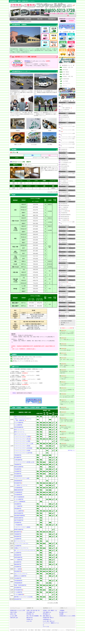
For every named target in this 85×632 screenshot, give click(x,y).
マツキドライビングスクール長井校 (22, 445)
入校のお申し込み (14, 617)
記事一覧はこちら (71, 450)
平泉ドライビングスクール (20, 416)
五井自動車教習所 (18, 494)
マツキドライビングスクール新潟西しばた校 (24, 462)
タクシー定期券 (63, 354)
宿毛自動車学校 (17, 587)
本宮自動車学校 (17, 473)
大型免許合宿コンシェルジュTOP (17, 610)
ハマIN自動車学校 (18, 524)
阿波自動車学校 (17, 571)
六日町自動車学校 (18, 459)
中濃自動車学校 (17, 534)
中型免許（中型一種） (68, 76)
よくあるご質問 (13, 615)
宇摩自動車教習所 (18, 582)
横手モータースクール (19, 431)
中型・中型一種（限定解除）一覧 (33, 615)
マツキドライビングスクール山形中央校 (23, 452)
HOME (15, 18)
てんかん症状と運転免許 (65, 350)
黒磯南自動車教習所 (18, 490)
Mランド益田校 (18, 569)
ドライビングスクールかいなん (21, 543)
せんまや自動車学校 (18, 422)
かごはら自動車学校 (18, 499)
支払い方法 (39, 18)
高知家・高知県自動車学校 (20, 585)
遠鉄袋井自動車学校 (18, 517)
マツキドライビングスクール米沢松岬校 (23, 448)
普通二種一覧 (29, 617)
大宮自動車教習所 (18, 492)
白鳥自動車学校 (17, 578)
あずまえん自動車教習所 (19, 501)
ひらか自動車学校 (18, 425)
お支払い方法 (13, 614)
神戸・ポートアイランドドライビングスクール (24, 550)
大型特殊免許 (66, 78)
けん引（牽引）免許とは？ (49, 621)
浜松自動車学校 (17, 503)
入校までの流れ (27, 18)
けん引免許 (65, 81)
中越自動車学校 (17, 464)
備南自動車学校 (17, 564)
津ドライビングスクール (19, 541)
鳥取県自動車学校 (18, 557)
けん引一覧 (28, 621)
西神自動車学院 (17, 555)
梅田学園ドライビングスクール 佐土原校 (23, 596)
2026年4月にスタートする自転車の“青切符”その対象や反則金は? (67, 333)
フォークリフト (66, 83)
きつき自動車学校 (18, 592)
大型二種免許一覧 (30, 612)
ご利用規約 (61, 610)
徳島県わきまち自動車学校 (20, 575)
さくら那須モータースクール (20, 485)
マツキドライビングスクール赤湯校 (22, 450)
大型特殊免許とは (47, 619)
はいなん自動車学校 (19, 510)
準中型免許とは (46, 614)
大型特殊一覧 (29, 619)
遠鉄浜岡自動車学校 (18, 513)
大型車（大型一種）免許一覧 (32, 610)
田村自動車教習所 (18, 476)
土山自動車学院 (17, 552)
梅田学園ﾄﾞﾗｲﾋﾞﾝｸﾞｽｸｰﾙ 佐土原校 (68, 314)
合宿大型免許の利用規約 (66, 320)
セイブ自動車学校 (18, 506)
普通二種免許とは (47, 615)
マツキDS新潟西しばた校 (66, 162)
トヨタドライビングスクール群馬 (21, 478)
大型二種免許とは (47, 612)
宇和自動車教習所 (18, 580)
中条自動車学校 (17, 469)
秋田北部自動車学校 (18, 427)
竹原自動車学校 (17, 566)
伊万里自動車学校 (18, 589)
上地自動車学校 (17, 538)
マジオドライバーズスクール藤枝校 (22, 527)
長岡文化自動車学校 (18, 466)
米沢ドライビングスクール (20, 434)
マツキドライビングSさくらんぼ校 (68, 136)
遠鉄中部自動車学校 (18, 520)
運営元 (62, 324)
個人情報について (65, 322)
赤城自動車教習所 (18, 480)
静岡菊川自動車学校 (18, 529)
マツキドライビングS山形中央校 (67, 147)
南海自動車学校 (17, 599)
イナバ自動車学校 (18, 559)
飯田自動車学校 (18, 531)
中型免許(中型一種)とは (48, 617)
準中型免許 (65, 69)
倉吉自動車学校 (17, 562)
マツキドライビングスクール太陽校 (22, 436)
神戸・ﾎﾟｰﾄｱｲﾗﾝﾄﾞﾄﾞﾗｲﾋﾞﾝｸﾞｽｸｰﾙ (68, 257)
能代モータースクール (19, 429)
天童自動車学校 (17, 455)
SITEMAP (71, 20)
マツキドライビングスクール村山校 (22, 438)
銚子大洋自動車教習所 (19, 497)
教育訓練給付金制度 (64, 409)
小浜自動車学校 (17, 545)
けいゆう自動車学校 (18, 594)
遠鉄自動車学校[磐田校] (19, 515)
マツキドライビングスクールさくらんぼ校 (23, 443)
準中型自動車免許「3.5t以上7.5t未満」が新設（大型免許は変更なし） (67, 447)
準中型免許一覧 (29, 614)
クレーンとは (46, 626)
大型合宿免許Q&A (52, 18)
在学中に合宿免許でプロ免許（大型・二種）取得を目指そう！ (66, 421)
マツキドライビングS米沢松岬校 (67, 142)
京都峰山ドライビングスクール (21, 548)
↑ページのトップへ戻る (52, 191)
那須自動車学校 (17, 483)
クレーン (65, 85)
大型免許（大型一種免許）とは (50, 610)
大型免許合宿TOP (15, 21)
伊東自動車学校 (17, 508)
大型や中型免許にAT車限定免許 (67, 345)
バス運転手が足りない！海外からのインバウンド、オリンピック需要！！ (67, 403)
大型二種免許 (66, 72)
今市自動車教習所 (18, 487)
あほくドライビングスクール (20, 573)
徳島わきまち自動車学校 (66, 285)
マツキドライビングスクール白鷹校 (22, 441)
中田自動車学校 (17, 522)
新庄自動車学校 (17, 457)
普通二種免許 (66, 74)
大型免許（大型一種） (68, 67)
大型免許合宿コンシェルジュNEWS (67, 615)
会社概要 (61, 614)
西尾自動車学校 (17, 536)
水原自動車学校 (17, 471)
